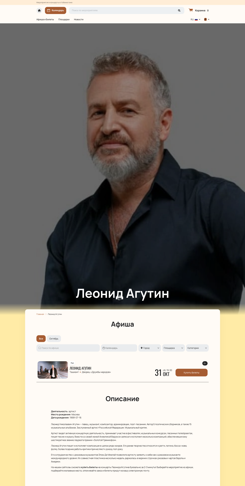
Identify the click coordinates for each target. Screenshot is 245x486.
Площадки (63, 19)
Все (41, 338)
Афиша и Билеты (45, 19)
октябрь (53, 338)
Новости (78, 19)
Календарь (58, 10)
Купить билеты (191, 372)
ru (192, 19)
